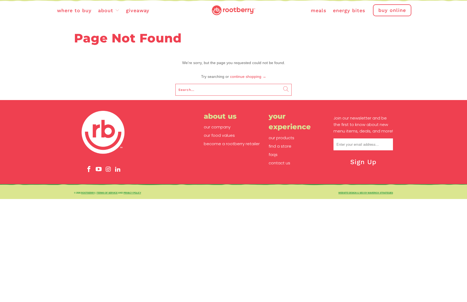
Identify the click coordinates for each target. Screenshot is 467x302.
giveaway (137, 10)
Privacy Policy (132, 192)
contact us (279, 163)
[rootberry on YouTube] (99, 169)
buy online (392, 10)
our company (217, 127)
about (106, 10)
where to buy (74, 10)
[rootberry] (233, 10)
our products (281, 138)
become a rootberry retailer (232, 144)
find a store (280, 146)
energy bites (349, 10)
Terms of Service (107, 192)
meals (318, 10)
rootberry (88, 192)
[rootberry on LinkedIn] (118, 169)
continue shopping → (248, 76)
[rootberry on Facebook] (89, 169)
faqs (273, 154)
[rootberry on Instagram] (108, 169)
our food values (219, 135)
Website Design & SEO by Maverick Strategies (365, 192)
